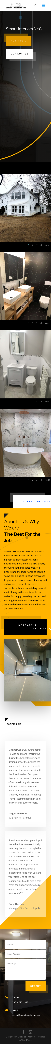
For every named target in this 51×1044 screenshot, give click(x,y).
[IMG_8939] (25, 241)
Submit (35, 986)
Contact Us (20, 54)
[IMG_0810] (25, 397)
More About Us (27, 627)
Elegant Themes (26, 1036)
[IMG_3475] (25, 319)
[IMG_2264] (25, 475)
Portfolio (19, 40)
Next (47, 245)
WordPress (26, 1040)
